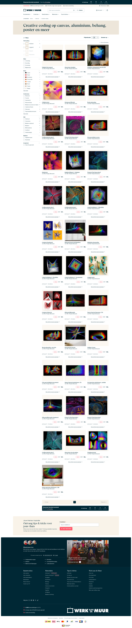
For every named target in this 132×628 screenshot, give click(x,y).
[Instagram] (29, 600)
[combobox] (60, 10)
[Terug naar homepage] (32, 10)
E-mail (56, 555)
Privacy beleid (81, 618)
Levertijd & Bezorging (52, 561)
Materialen (55, 14)
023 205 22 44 (48, 555)
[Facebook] (33, 600)
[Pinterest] (31, 600)
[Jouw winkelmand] (107, 10)
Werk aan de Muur (95, 571)
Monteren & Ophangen (31, 563)
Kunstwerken (26, 14)
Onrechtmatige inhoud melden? (71, 618)
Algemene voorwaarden (53, 618)
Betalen (27, 561)
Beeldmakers (45, 14)
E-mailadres (63, 521)
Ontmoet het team (73, 562)
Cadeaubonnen (50, 563)
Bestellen (49, 559)
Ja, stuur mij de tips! (66, 528)
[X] (35, 600)
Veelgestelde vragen (31, 559)
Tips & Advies (64, 14)
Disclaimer (61, 618)
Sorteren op (104, 37)
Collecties (35, 14)
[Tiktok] (37, 600)
